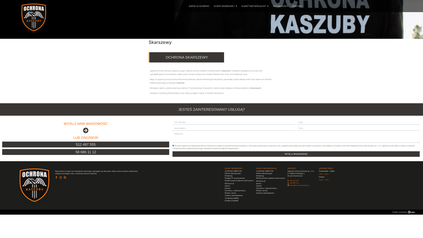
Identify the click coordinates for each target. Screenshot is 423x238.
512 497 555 (86, 144)
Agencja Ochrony (199, 6)
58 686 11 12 (85, 152)
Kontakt (297, 6)
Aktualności (280, 6)
